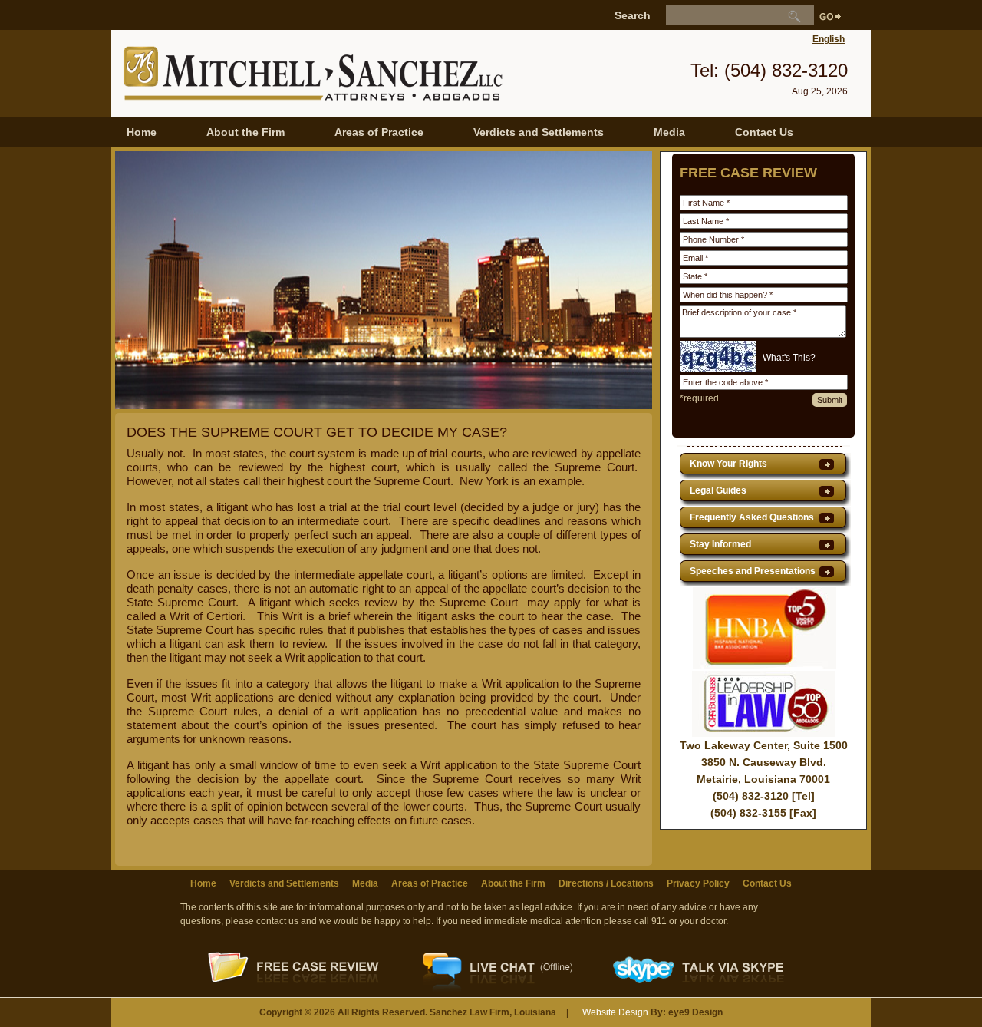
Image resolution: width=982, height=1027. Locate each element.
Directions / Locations (606, 883)
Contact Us (764, 132)
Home (142, 132)
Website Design (615, 1012)
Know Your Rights (728, 463)
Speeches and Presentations (753, 571)
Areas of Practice (378, 132)
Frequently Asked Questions (752, 517)
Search (633, 15)
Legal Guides (718, 490)
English (828, 39)
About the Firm (245, 132)
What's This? (789, 357)
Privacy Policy (698, 883)
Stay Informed (720, 544)
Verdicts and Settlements (538, 132)
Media (669, 132)
